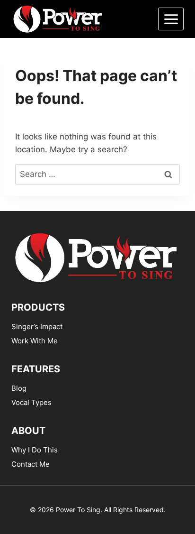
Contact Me (30, 464)
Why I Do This (34, 449)
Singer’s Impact (36, 326)
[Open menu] (171, 19)
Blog (19, 388)
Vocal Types (31, 402)
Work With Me (34, 340)
